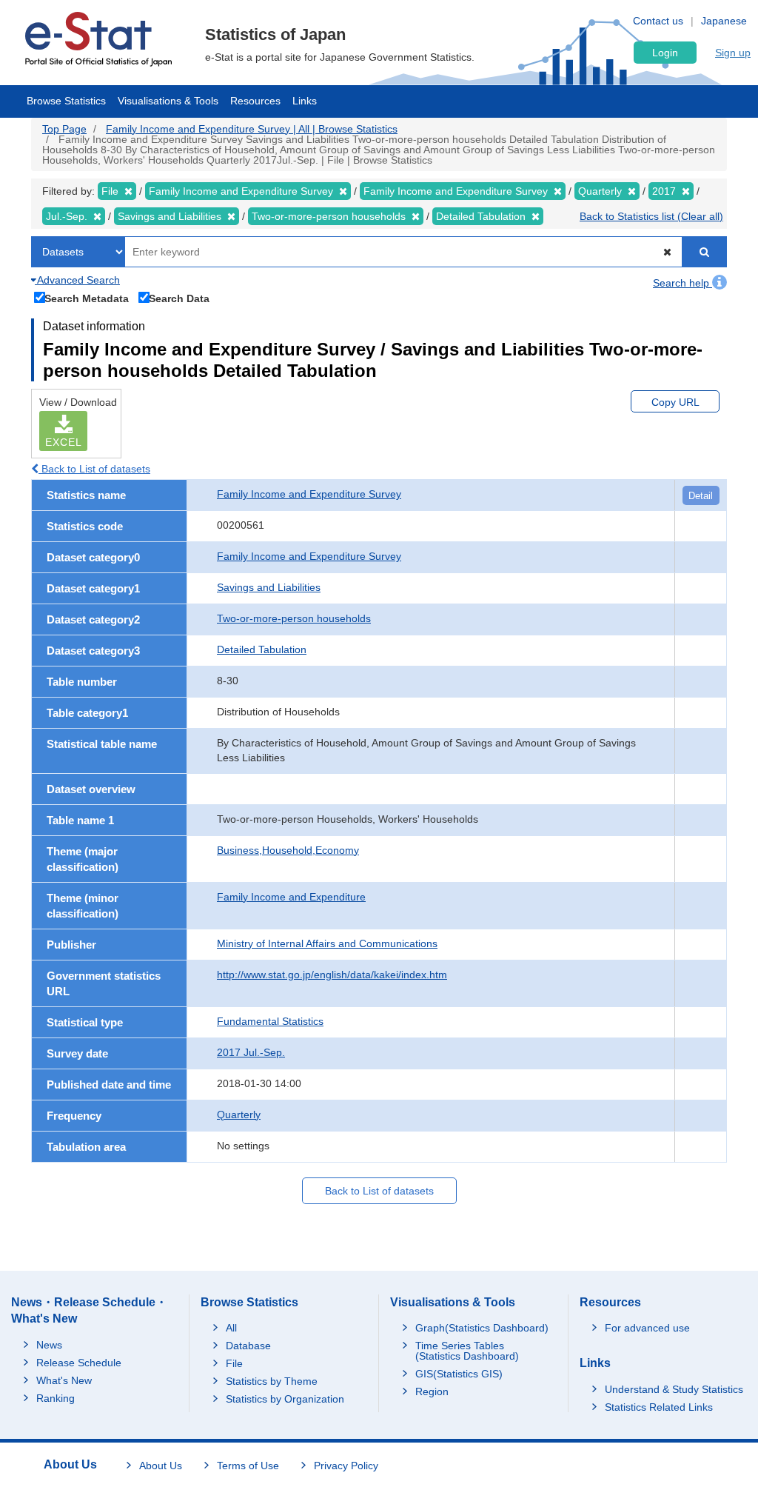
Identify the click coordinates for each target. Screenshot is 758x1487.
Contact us (658, 21)
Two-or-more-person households (294, 618)
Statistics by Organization (285, 1399)
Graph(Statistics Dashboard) (482, 1328)
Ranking (55, 1398)
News (49, 1345)
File (234, 1363)
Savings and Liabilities (269, 587)
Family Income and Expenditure (291, 897)
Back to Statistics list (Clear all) (651, 216)
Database (248, 1345)
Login (665, 53)
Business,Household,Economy (288, 850)
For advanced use (647, 1328)
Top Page (64, 129)
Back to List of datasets (94, 469)
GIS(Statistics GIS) (459, 1374)
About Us (160, 1465)
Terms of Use (248, 1465)
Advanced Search (77, 280)
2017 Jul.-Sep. (251, 1052)
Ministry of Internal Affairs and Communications (327, 943)
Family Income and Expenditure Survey (309, 494)
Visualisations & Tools (168, 101)
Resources (255, 101)
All (231, 1328)
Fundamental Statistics (270, 1021)
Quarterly (239, 1114)
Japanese (724, 21)
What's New (64, 1380)
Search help (682, 283)
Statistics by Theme (272, 1381)
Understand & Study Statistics (674, 1389)
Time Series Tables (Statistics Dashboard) (467, 1350)
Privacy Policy (346, 1465)
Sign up (733, 53)
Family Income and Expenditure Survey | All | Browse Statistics (252, 129)
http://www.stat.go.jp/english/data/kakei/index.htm (332, 974)
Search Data (179, 298)
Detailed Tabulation (261, 649)
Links (304, 101)
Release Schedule (78, 1362)
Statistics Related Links (659, 1407)
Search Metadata (86, 298)
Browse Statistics (66, 101)
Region (432, 1391)
